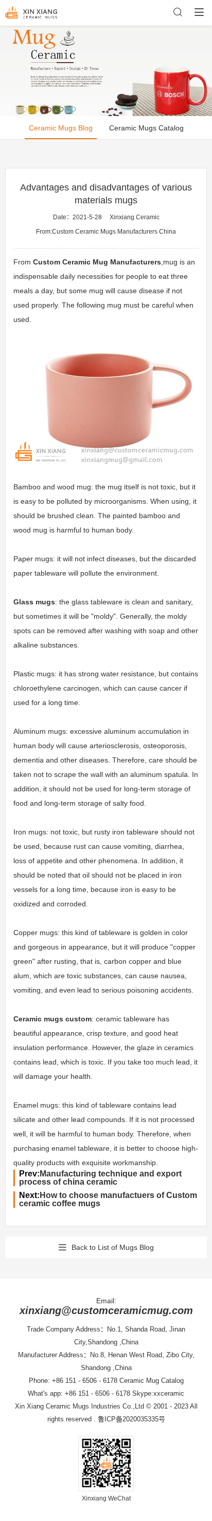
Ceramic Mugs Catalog (146, 128)
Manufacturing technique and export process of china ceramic (100, 1177)
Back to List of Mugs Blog (113, 1247)
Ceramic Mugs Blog (61, 128)
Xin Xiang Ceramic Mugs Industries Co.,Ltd (79, 1406)
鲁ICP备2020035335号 (131, 1419)
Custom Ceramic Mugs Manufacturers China (114, 231)
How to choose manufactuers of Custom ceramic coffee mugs (108, 1199)
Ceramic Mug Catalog (151, 1380)
